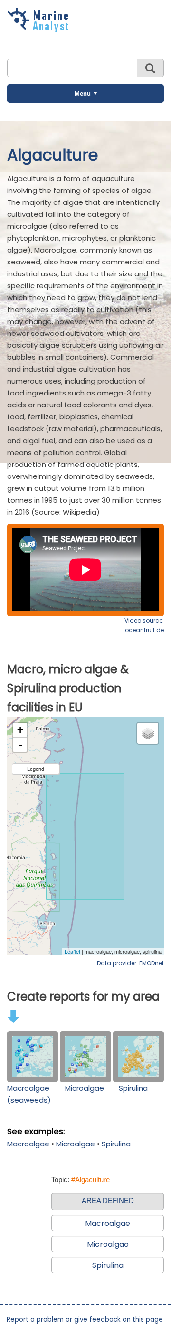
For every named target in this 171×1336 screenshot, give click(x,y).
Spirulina (133, 1088)
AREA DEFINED (108, 1200)
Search (150, 68)
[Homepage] (40, 29)
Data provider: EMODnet (130, 963)
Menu (83, 93)
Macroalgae (28, 1144)
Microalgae (84, 1088)
